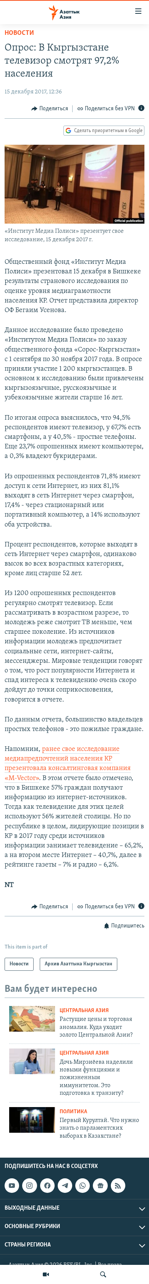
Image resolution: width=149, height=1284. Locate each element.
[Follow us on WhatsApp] (82, 1185)
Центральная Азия (84, 1011)
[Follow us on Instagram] (29, 1185)
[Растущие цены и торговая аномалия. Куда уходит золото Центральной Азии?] (32, 1019)
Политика (73, 1112)
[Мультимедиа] (45, 1274)
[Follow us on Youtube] (12, 1185)
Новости (19, 33)
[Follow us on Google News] (100, 1185)
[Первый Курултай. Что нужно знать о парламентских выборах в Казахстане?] (32, 1120)
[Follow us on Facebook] (47, 1185)
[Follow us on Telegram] (65, 1185)
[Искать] (103, 1274)
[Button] (49, 109)
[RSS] (118, 1185)
